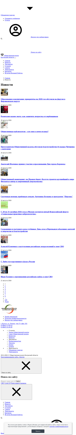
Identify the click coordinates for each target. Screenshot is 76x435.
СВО (2, 383)
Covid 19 (7, 383)
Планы (11, 345)
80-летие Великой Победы (14, 73)
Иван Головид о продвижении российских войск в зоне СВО (27, 277)
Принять (38, 431)
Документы (9, 64)
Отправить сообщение (12, 18)
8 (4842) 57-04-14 (6, 325)
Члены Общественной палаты (19, 332)
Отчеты (7, 20)
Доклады (12, 343)
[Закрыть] (16, 392)
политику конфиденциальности (58, 426)
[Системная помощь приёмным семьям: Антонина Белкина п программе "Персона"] (4, 193)
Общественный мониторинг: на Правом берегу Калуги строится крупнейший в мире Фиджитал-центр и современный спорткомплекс (37, 180)
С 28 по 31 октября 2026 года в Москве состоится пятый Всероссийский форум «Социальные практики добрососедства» (34, 213)
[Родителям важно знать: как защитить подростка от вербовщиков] (4, 112)
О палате (8, 66)
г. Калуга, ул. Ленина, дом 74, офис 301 (14, 323)
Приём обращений (11, 316)
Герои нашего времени (18, 383)
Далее (7, 302)
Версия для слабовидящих (39, 37)
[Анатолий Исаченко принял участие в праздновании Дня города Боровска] (4, 160)
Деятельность (9, 69)
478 (6, 300)
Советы (7, 68)
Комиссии (12, 336)
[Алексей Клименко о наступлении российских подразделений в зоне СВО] (4, 242)
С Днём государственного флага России (18, 262)
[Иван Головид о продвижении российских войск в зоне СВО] (4, 273)
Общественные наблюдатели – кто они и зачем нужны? (24, 131)
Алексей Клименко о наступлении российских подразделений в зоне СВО (32, 246)
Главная (7, 60)
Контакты (8, 71)
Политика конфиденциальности (15, 318)
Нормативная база (15, 341)
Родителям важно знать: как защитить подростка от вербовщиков (29, 116)
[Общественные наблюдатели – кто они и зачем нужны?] (4, 128)
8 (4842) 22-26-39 (6, 327)
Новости (8, 62)
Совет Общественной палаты (19, 334)
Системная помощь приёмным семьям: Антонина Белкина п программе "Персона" (37, 197)
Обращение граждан (16, 350)
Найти (18, 381)
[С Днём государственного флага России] (4, 258)
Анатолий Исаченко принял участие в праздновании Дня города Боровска (33, 164)
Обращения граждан (8, 15)
